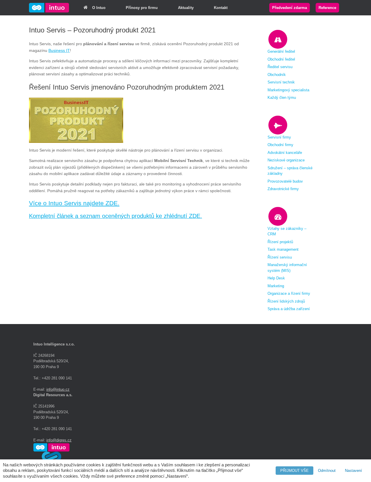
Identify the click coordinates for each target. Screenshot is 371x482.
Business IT (59, 50)
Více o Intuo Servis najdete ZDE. (74, 203)
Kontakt (221, 8)
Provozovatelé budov (285, 181)
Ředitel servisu (280, 67)
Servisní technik (281, 82)
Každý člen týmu (282, 97)
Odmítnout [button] (327, 470)
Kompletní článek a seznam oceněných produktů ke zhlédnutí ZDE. (115, 216)
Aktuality (186, 8)
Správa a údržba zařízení (289, 309)
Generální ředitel (281, 51)
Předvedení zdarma (289, 8)
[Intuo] (49, 7)
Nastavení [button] (353, 470)
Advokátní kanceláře (285, 152)
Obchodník (277, 74)
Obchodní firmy (280, 145)
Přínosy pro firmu (142, 8)
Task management (283, 249)
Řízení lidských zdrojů (286, 301)
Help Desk (276, 278)
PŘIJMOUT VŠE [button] (294, 470)
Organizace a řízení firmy (289, 293)
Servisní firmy (279, 137)
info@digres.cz (59, 440)
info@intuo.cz (58, 389)
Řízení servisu (280, 257)
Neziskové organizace (286, 160)
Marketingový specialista (288, 90)
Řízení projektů (280, 242)
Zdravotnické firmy (283, 189)
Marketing (276, 286)
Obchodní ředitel (281, 59)
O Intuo (99, 8)
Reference (327, 8)
